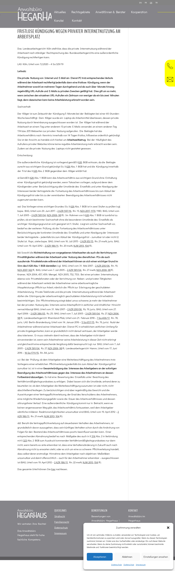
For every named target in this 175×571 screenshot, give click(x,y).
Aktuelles (60, 12)
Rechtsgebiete (80, 12)
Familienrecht (61, 522)
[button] (168, 527)
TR (156, 3)
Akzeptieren (99, 556)
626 (80, 162)
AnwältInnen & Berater (110, 12)
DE (151, 3)
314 (93, 436)
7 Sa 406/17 (103, 318)
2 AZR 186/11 (51, 245)
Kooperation (139, 12)
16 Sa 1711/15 (32, 352)
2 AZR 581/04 (38, 215)
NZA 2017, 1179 (87, 211)
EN (140, 3)
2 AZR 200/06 (102, 265)
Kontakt (77, 21)
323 (25, 440)
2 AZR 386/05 (38, 313)
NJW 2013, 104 (81, 245)
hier (53, 469)
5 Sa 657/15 (88, 322)
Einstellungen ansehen (156, 556)
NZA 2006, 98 (54, 215)
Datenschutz (116, 564)
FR (146, 3)
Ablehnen (127, 556)
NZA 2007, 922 (24, 270)
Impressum (141, 564)
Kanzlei (59, 21)
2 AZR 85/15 (86, 241)
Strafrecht (59, 516)
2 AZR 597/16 (64, 211)
